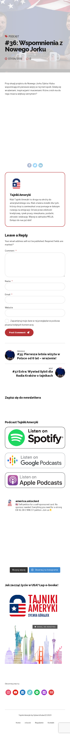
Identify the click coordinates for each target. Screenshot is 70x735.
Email (8, 294)
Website (9, 307)
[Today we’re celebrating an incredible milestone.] (20, 557)
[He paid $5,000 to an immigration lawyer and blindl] (49, 557)
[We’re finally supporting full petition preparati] (49, 522)
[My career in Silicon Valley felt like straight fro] (20, 539)
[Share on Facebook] (29, 165)
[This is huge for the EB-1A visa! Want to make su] (49, 539)
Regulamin (39, 722)
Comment (10, 250)
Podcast (14, 36)
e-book (28, 722)
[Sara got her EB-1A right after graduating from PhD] (20, 522)
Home (18, 722)
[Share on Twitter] (35, 165)
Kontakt (51, 722)
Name (9, 281)
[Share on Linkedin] (40, 165)
